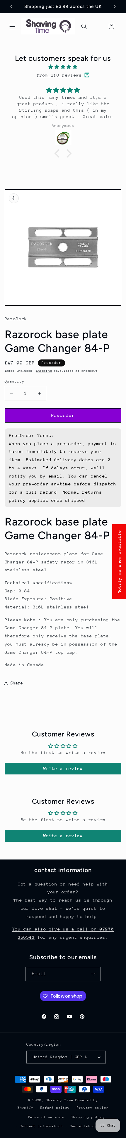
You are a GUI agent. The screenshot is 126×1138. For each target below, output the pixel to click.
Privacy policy (92, 1108)
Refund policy (55, 1108)
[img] (63, 67)
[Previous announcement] (11, 6)
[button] (12, 26)
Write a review (63, 768)
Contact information (41, 1126)
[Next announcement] (114, 6)
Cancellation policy (91, 1126)
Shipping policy (88, 1117)
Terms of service (46, 1117)
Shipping (44, 371)
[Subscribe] (93, 974)
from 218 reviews (59, 74)
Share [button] (17, 683)
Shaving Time (59, 1100)
